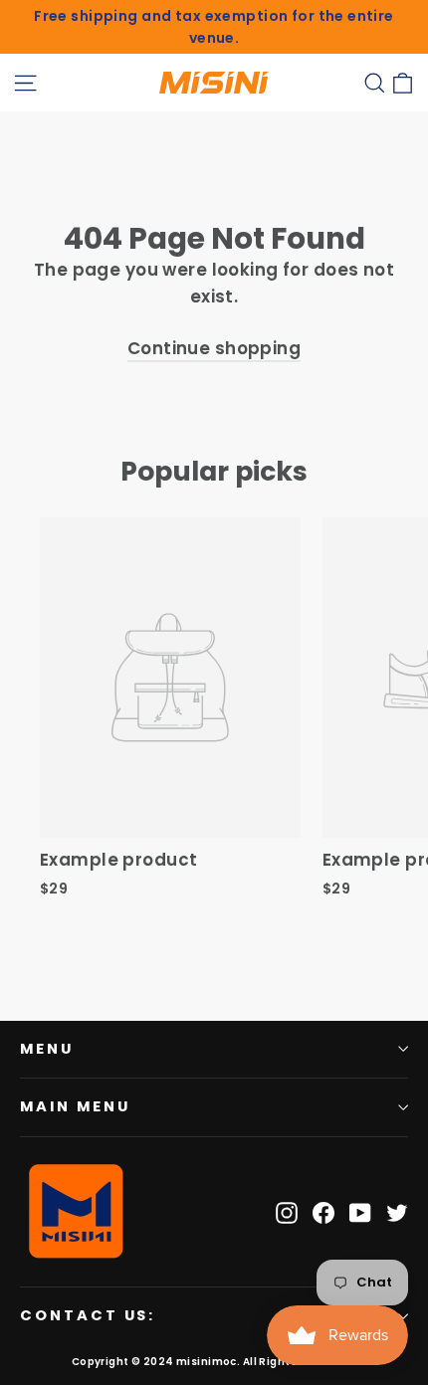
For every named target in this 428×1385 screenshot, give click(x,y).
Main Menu (74, 1106)
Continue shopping (214, 348)
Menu (47, 1049)
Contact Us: (87, 1315)
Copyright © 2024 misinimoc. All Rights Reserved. (214, 1361)
